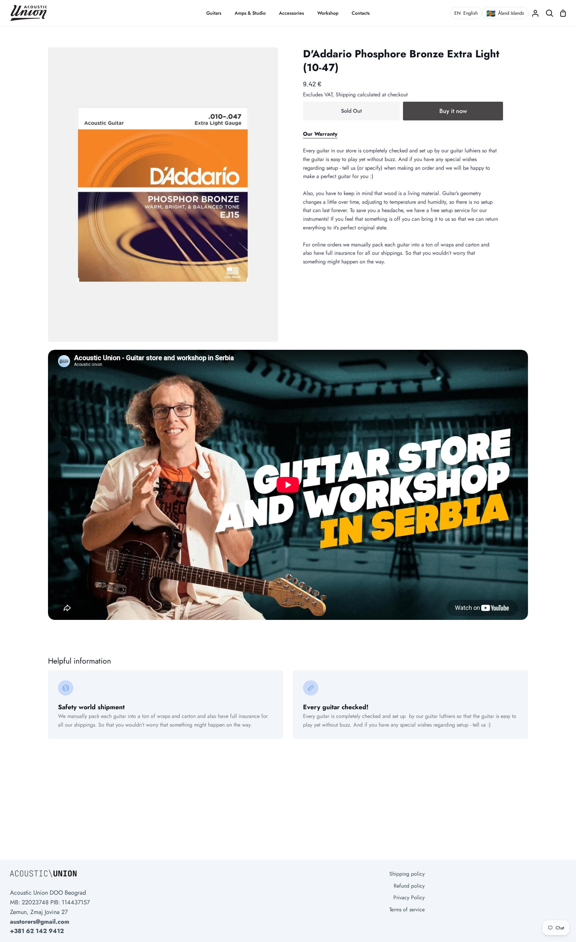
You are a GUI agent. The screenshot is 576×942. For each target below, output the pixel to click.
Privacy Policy (409, 897)
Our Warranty (320, 134)
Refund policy (409, 886)
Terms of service (407, 909)
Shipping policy (407, 874)
